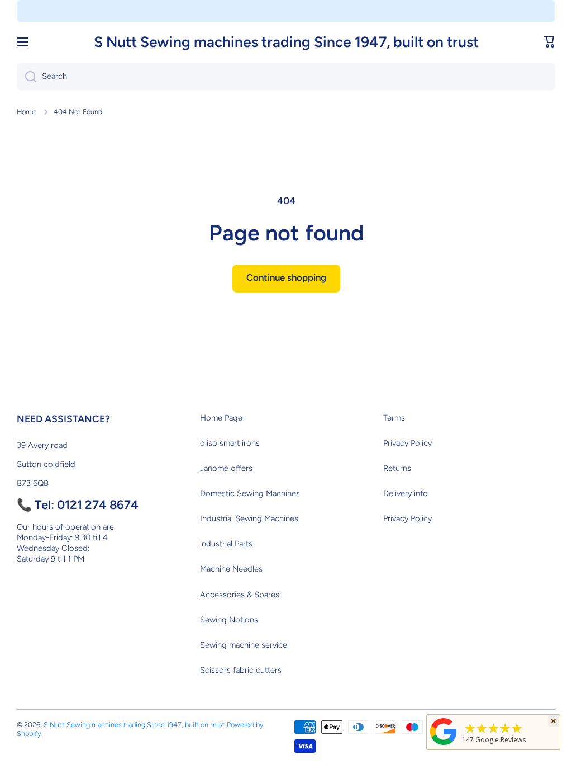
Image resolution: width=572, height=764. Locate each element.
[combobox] (286, 77)
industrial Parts (226, 544)
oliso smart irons (230, 443)
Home (26, 111)
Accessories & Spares (239, 594)
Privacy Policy (407, 443)
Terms (394, 418)
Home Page (221, 418)
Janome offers (226, 468)
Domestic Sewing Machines (250, 493)
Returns (397, 468)
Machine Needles (231, 569)
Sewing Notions (229, 620)
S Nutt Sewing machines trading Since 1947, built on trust (134, 724)
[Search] (26, 77)
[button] (549, 42)
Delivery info (405, 493)
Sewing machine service (243, 645)
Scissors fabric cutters (241, 670)
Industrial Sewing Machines (249, 518)
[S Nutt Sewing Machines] (443, 744)
